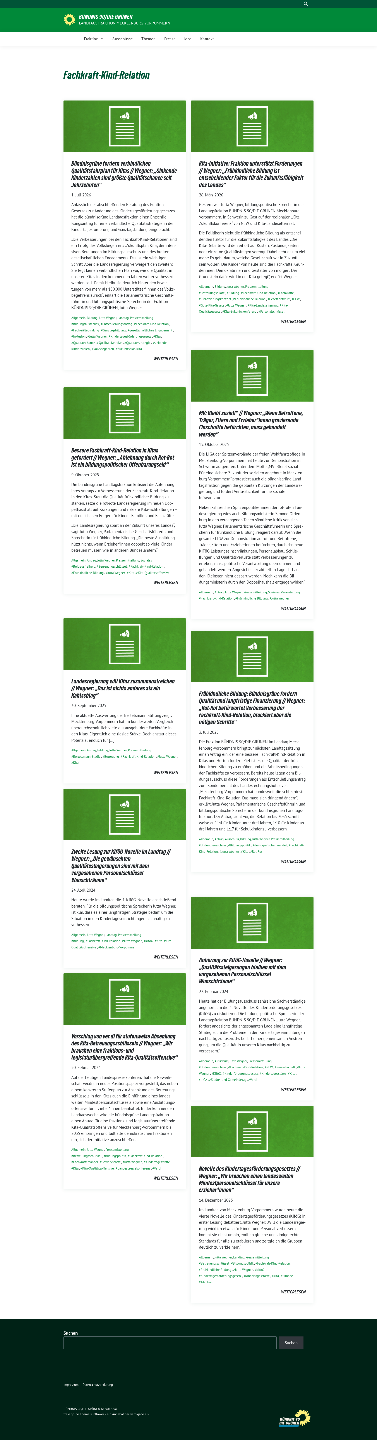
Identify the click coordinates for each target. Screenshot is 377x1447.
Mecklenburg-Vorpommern (118, 947)
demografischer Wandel (270, 845)
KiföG (149, 941)
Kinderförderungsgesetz (241, 1073)
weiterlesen (165, 358)
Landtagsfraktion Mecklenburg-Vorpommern (124, 23)
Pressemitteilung (141, 318)
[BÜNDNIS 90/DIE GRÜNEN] (69, 19)
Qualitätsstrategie (138, 343)
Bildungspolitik (240, 845)
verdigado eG (139, 1414)
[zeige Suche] (306, 4)
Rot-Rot (257, 851)
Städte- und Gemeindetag (228, 1080)
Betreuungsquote (213, 293)
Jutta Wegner (107, 318)
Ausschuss (232, 839)
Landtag (123, 318)
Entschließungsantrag (117, 324)
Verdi (253, 1080)
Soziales (273, 592)
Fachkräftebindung (86, 330)
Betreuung (111, 756)
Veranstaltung (290, 592)
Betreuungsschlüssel (112, 566)
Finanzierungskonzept (216, 299)
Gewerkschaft (285, 1067)
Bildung (92, 318)
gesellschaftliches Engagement (150, 330)
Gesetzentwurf (279, 299)
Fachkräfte (286, 293)
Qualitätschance (84, 343)
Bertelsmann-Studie (87, 756)
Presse (169, 38)
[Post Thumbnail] (124, 125)
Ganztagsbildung (114, 330)
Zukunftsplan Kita (130, 349)
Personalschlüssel (272, 311)
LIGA (204, 1080)
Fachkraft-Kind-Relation (152, 324)
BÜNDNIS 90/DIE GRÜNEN (106, 17)
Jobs (188, 38)
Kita (158, 336)
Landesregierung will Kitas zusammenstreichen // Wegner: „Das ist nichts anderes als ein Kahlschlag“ (123, 688)
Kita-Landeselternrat (263, 305)
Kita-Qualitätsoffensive (154, 573)
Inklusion (79, 336)
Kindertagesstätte (274, 1073)
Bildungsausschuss (86, 324)
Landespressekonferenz (134, 1168)
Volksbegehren (103, 349)
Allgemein (78, 318)
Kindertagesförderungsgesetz (131, 336)
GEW (296, 299)
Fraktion (91, 38)
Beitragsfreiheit (84, 566)
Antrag (219, 592)
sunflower (97, 1414)
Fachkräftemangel (85, 1162)
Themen (148, 38)
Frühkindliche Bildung (250, 299)
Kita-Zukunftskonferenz (240, 311)
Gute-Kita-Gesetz (212, 305)
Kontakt (207, 38)
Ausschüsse (122, 38)
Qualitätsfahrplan (110, 343)
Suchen (70, 1333)
